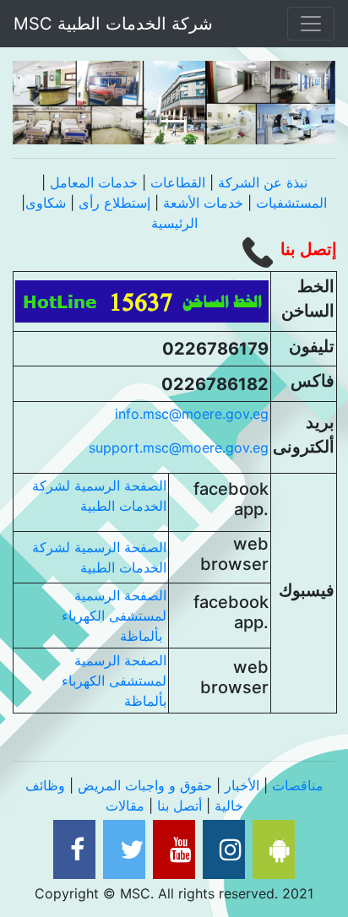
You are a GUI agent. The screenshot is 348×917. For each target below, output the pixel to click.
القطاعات (177, 182)
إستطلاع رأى (117, 202)
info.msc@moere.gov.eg (192, 413)
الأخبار (242, 785)
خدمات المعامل (94, 182)
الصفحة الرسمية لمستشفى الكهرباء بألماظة (114, 615)
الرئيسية (174, 222)
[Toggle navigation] (310, 24)
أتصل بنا (179, 805)
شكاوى (45, 202)
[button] (37, 102)
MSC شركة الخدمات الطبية (118, 24)
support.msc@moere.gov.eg (179, 447)
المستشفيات (291, 202)
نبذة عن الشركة (262, 182)
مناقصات (298, 785)
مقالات (125, 805)
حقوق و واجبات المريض (145, 785)
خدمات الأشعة (203, 202)
